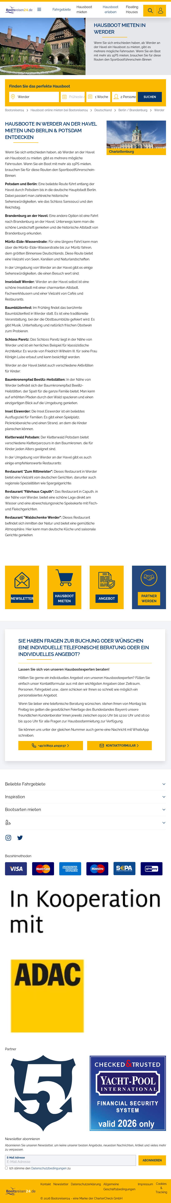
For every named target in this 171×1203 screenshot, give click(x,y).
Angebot (107, 599)
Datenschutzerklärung (86, 1184)
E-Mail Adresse (16, 1157)
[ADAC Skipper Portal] (85, 961)
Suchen (150, 97)
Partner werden (149, 598)
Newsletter (22, 599)
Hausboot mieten (84, 9)
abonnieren (152, 1160)
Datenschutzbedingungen (49, 1168)
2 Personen (128, 97)
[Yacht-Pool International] (128, 1093)
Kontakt (45, 1184)
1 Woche (101, 97)
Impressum (145, 1184)
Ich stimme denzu (39, 1168)
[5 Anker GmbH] (43, 1093)
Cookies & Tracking (161, 1188)
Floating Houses (132, 9)
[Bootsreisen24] (20, 1191)
